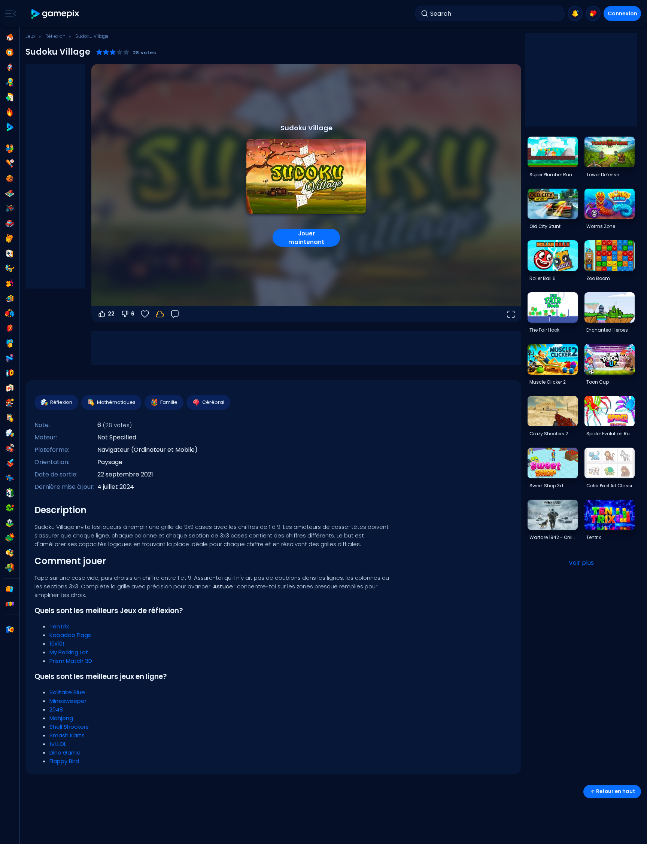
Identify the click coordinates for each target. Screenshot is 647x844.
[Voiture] (9, 223)
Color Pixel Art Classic (610, 485)
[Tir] (9, 477)
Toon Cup (597, 382)
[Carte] (9, 253)
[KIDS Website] (9, 604)
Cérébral (213, 402)
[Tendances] (9, 112)
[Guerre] (9, 537)
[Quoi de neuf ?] (575, 13)
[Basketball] (9, 178)
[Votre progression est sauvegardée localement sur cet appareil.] (159, 314)
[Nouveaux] (9, 97)
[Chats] (9, 238)
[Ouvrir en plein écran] (510, 314)
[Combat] (9, 313)
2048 (56, 709)
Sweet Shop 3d (546, 485)
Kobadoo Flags (70, 635)
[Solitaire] (9, 492)
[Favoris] (593, 13)
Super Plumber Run (550, 174)
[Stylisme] (9, 283)
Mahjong (61, 718)
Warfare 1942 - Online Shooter (553, 537)
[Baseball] (9, 163)
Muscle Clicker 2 (547, 382)
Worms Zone (600, 226)
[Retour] (174, 314)
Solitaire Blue (67, 692)
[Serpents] (9, 507)
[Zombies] (9, 567)
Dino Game (65, 752)
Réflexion (55, 36)
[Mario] (9, 403)
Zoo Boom (598, 278)
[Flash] (9, 328)
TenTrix (59, 626)
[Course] (9, 448)
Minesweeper (67, 701)
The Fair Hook (544, 330)
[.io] (9, 373)
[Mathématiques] (9, 418)
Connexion (622, 13)
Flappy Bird (64, 761)
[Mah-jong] (9, 388)
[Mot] (9, 552)
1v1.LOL (57, 744)
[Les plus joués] (9, 67)
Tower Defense (602, 174)
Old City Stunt (545, 226)
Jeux (30, 36)
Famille (168, 402)
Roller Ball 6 (542, 278)
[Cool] (9, 268)
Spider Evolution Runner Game (610, 433)
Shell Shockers (69, 727)
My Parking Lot (68, 652)
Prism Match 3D (70, 661)
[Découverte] (9, 82)
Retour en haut (615, 791)
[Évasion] (9, 298)
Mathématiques (116, 402)
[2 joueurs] (9, 148)
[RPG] (9, 462)
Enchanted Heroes (607, 330)
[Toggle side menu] (9, 13)
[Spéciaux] (9, 127)
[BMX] (9, 208)
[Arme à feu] (9, 358)
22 (111, 313)
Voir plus (581, 562)
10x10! (56, 644)
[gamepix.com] (55, 13)
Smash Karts (67, 735)
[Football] (9, 522)
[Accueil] (9, 37)
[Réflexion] (9, 433)
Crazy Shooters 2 (548, 433)
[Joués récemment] (9, 52)
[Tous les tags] (9, 589)
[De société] (9, 193)
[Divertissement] (9, 343)
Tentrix (593, 537)
